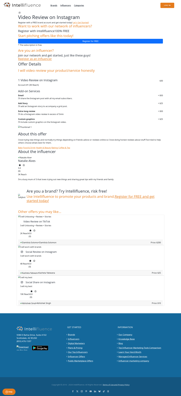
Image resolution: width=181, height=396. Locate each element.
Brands (71, 334)
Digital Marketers (76, 343)
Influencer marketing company (133, 360)
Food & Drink (29, 147)
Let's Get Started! (81, 22)
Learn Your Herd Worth (129, 352)
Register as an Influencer (35, 59)
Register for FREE (90, 41)
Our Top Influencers (78, 352)
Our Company (125, 334)
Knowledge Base (126, 339)
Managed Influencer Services (132, 356)
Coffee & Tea (64, 147)
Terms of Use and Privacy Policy (116, 384)
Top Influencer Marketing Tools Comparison (139, 347)
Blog (120, 343)
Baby (20, 147)
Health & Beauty (43, 147)
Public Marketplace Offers (80, 360)
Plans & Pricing (75, 347)
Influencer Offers (76, 356)
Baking (54, 147)
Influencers (73, 339)
